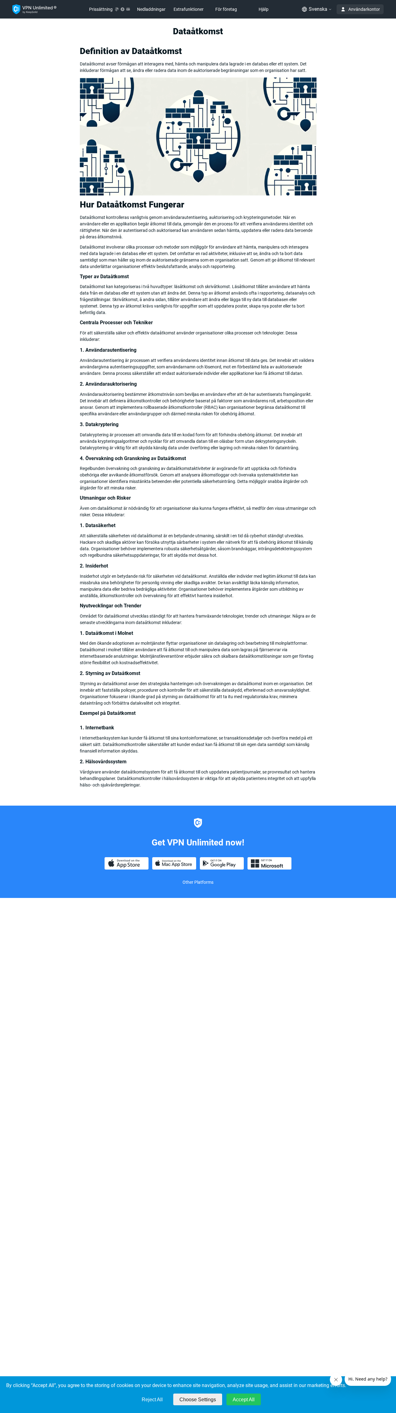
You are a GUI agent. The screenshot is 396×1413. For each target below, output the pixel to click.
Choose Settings (197, 1399)
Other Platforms (198, 882)
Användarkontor (364, 9)
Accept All (244, 1399)
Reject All (152, 1399)
